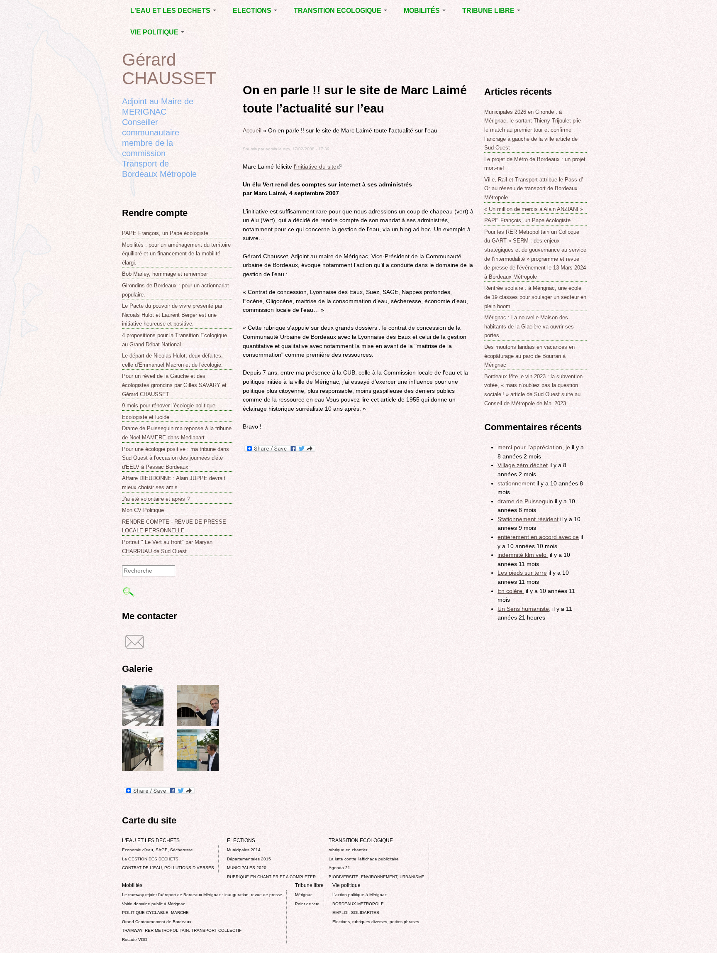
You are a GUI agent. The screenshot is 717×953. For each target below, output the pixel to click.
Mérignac (303, 894)
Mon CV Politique (143, 510)
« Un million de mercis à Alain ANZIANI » (533, 209)
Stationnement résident (528, 519)
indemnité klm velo (523, 554)
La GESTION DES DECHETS (150, 859)
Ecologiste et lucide (145, 417)
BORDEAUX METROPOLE (358, 904)
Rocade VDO (134, 939)
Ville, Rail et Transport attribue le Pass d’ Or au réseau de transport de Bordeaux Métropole (533, 188)
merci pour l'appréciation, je (534, 447)
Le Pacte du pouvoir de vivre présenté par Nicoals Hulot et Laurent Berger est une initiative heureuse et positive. (172, 315)
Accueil (252, 130)
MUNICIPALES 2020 (246, 867)
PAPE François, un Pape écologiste (165, 233)
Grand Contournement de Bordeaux (156, 921)
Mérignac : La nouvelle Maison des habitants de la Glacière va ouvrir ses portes (529, 326)
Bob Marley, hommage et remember (165, 274)
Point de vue (307, 904)
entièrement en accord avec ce (538, 537)
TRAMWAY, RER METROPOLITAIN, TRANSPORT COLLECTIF (181, 930)
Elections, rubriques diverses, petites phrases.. (377, 921)
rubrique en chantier (348, 850)
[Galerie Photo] (142, 724)
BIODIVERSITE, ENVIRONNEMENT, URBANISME (376, 877)
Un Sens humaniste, (524, 608)
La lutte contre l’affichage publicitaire (364, 859)
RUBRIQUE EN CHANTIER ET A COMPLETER (271, 877)
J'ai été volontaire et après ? (156, 499)
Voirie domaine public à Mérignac (153, 904)
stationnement (516, 483)
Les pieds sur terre (522, 572)
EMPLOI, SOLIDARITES (355, 912)
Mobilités (422, 10)
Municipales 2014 (244, 850)
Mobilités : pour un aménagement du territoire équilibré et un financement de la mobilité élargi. (176, 254)
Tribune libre (489, 10)
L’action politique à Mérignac (359, 894)
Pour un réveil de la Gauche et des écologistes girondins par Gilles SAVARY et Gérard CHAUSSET (174, 385)
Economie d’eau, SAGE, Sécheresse (157, 850)
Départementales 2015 (249, 859)
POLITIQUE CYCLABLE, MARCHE (155, 912)
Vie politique (155, 32)
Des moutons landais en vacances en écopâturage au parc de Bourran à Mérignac (529, 356)
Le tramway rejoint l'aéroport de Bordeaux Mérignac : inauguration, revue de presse (202, 894)
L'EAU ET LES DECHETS (171, 10)
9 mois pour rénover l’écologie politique (168, 405)
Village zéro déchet (523, 465)
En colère (511, 591)
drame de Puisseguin (525, 501)
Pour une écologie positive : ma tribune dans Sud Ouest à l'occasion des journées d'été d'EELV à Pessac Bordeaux (175, 458)
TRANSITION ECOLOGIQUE (338, 10)
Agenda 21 (339, 867)
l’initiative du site (317, 166)
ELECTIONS (253, 10)
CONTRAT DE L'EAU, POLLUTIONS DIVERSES (168, 867)
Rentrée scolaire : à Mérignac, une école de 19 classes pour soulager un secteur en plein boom (535, 297)
